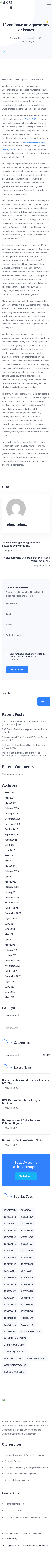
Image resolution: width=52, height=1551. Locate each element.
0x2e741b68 (26, 1224)
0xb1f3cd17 (27, 1291)
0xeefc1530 (27, 1325)
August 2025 (11, 839)
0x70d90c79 (27, 1264)
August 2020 (11, 981)
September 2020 (13, 976)
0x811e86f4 (26, 1271)
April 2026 (10, 797)
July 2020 (9, 986)
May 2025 (9, 855)
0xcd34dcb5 (27, 1304)
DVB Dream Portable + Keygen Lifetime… (21, 1102)
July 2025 (9, 845)
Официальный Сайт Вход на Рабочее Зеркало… (21, 1122)
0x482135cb (10, 1278)
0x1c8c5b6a (27, 1217)
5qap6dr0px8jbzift (31, 1331)
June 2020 (10, 992)
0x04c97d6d (10, 1217)
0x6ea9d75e (27, 1230)
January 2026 (11, 813)
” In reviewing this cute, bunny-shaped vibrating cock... (27, 559)
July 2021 (9, 923)
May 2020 (9, 997)
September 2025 (13, 834)
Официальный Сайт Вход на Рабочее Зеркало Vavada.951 (25, 738)
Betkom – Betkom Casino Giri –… (24, 1140)
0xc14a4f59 (27, 1298)
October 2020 (11, 971)
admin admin (16, 38)
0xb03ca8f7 (10, 1291)
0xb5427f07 (10, 1298)
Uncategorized (12, 1015)
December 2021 (12, 897)
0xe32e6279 (27, 1318)
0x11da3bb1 (27, 1251)
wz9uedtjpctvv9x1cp (15, 1365)
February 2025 (12, 871)
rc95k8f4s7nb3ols (35, 1358)
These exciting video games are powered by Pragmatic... (21, 544)
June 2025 (10, 850)
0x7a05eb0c (10, 1237)
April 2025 (10, 860)
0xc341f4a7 (10, 1304)
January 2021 (11, 955)
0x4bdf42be (10, 1230)
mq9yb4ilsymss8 (12, 1358)
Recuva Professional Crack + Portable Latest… (26, 1082)
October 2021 (11, 908)
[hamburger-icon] (49, 5)
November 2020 (12, 965)
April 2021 (10, 939)
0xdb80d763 (27, 1311)
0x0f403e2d (10, 1210)
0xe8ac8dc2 (10, 1318)
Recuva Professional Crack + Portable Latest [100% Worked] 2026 (24, 723)
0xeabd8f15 (10, 1325)
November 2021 (12, 902)
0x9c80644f (10, 1251)
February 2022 (12, 887)
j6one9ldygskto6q (14, 1345)
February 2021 (12, 950)
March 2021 (10, 944)
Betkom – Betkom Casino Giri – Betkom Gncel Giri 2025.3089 (24, 746)
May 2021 (9, 934)
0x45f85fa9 (26, 1257)
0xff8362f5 (9, 1331)
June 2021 (10, 929)
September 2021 (13, 913)
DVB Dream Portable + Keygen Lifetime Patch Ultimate (24, 731)
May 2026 (9, 792)
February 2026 (12, 808)
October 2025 (11, 829)
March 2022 (10, 881)
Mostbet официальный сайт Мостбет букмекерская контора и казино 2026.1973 (24, 754)
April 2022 (10, 876)
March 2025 (10, 866)
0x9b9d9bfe (10, 1244)
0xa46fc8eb (27, 1278)
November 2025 (12, 824)
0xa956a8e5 (10, 1284)
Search (6, 693)
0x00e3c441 (26, 1210)
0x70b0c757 (10, 1264)
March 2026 (10, 803)
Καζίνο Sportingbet (14, 1372)
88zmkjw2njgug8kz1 (15, 1338)
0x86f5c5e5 (10, 1271)
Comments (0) (27, 42)
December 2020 (12, 960)
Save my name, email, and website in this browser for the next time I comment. (27, 657)
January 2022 (11, 892)
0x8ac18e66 (27, 1237)
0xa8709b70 (27, 1284)
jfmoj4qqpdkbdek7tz (15, 1352)
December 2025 (12, 818)
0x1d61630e (10, 1224)
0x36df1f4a (10, 1257)
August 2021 (11, 918)
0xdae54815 (10, 1311)
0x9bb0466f (27, 1244)
